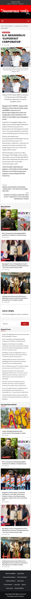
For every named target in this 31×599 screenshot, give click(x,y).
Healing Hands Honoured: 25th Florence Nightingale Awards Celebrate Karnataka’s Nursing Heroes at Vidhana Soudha (15, 298)
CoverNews (11, 596)
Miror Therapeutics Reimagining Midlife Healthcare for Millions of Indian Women (13, 340)
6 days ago (6, 435)
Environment (8, 584)
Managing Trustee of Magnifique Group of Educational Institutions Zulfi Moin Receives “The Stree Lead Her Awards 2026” (15, 265)
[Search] (28, 21)
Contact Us (15, 3)
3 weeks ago (6, 237)
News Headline (6, 32)
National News (11, 581)
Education (5, 487)
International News (9, 577)
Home (8, 3)
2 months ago (6, 269)
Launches (17, 584)
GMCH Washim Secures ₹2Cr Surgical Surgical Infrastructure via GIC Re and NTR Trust (15, 367)
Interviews (9, 588)
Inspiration (20, 573)
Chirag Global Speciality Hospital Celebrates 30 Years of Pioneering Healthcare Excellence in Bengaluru (15, 397)
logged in (13, 314)
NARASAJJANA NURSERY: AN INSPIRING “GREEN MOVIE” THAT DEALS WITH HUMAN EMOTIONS (15, 188)
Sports (10, 487)
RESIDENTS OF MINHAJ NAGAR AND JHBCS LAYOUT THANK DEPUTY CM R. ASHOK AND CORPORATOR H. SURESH (16, 196)
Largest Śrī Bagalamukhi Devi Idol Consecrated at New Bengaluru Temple (15, 335)
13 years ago (6, 45)
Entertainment (22, 577)
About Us (21, 3)
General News (6, 426)
